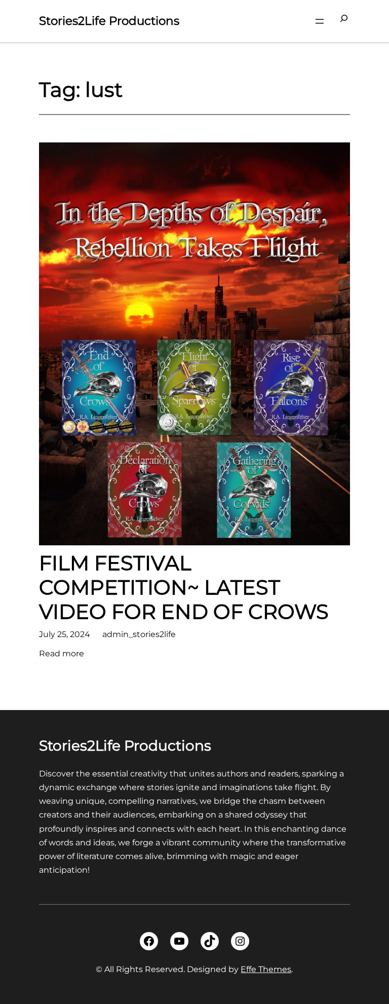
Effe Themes (266, 969)
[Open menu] (320, 21)
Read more (61, 654)
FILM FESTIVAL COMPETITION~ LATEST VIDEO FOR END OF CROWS (184, 587)
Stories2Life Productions (109, 21)
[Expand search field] (344, 21)
